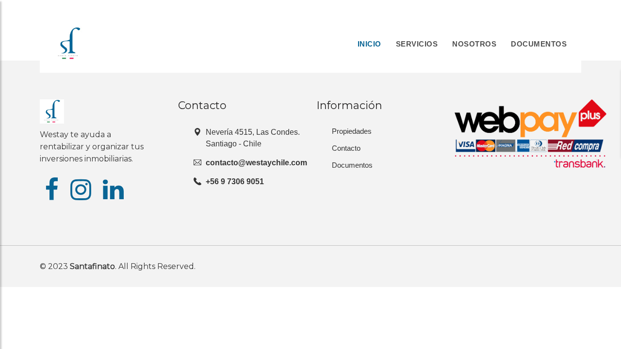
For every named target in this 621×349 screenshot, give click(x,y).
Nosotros (474, 44)
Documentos (539, 44)
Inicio (369, 44)
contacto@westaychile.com (256, 163)
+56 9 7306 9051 (235, 181)
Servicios (417, 44)
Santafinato (92, 266)
